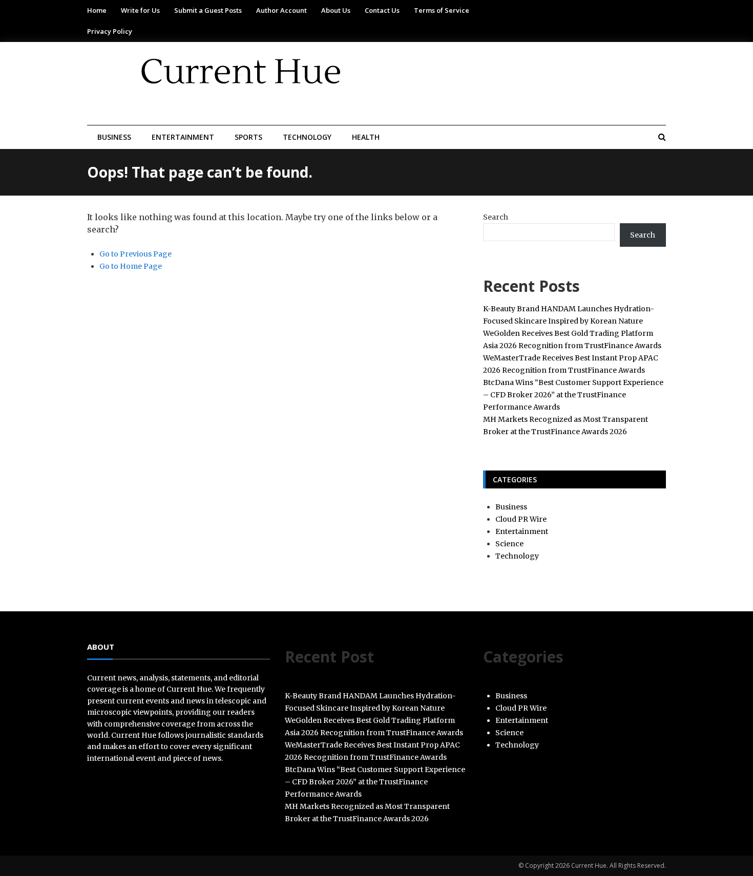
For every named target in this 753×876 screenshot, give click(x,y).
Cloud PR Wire (521, 519)
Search (495, 217)
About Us (335, 10)
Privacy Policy (109, 31)
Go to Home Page (130, 266)
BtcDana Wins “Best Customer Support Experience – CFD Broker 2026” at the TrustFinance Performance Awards (573, 395)
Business (114, 137)
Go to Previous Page (135, 254)
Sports (248, 137)
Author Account (281, 10)
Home (97, 10)
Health (366, 137)
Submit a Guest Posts (208, 10)
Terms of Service (441, 10)
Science (509, 543)
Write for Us (140, 10)
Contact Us (382, 10)
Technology (307, 137)
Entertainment (183, 137)
